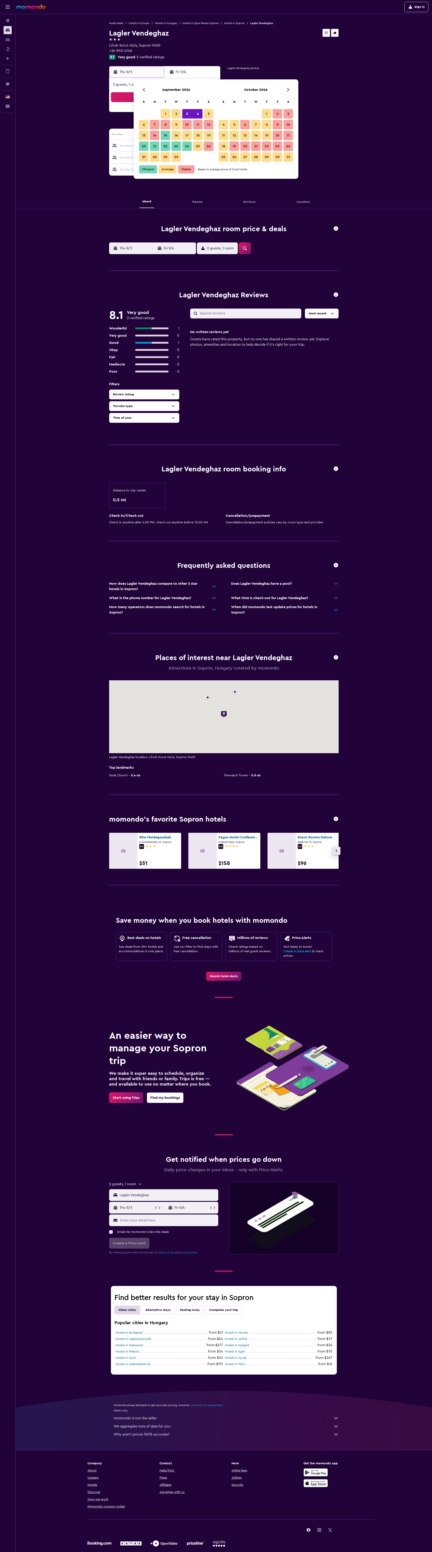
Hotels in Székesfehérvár (133, 1364)
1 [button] (165, 114)
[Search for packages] (8, 49)
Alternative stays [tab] (158, 1310)
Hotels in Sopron (234, 23)
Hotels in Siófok (236, 1339)
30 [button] (176, 157)
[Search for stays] (8, 30)
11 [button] (197, 124)
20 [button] (144, 146)
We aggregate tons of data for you (142, 1426)
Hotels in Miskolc (127, 1351)
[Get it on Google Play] (316, 1472)
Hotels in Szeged (237, 1345)
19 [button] (208, 135)
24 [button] (187, 146)
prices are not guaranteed (206, 1405)
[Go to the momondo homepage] (30, 6)
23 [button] (176, 146)
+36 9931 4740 (120, 51)
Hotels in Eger (235, 1351)
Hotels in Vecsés (236, 1332)
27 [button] (144, 157)
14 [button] (154, 135)
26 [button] (209, 146)
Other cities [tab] (127, 1310)
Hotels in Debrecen (129, 1345)
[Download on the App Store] (316, 1483)
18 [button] (198, 135)
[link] (223, 976)
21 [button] (154, 146)
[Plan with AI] (8, 58)
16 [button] (176, 135)
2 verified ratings (150, 57)
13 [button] (144, 135)
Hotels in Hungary (166, 23)
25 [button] (198, 146)
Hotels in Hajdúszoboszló (133, 1339)
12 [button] (208, 124)
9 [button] (176, 124)
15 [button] (165, 135)
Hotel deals (116, 23)
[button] (8, 7)
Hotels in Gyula (235, 1357)
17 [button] (187, 135)
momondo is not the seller (135, 1418)
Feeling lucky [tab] (190, 1310)
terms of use (166, 1252)
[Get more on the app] (8, 71)
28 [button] (155, 157)
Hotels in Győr (125, 1357)
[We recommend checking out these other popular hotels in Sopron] (336, 819)
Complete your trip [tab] (223, 1310)
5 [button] (209, 114)
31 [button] (288, 157)
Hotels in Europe (139, 23)
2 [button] (176, 114)
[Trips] (8, 84)
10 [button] (187, 124)
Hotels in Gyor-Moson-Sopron (200, 23)
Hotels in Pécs (235, 1364)
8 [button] (165, 124)
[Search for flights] (8, 20)
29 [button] (165, 157)
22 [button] (165, 146)
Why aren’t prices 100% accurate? (141, 1434)
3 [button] (187, 114)
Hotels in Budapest (129, 1332)
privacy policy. (189, 1252)
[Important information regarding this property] (336, 469)
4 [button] (198, 114)
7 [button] (154, 124)
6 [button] (144, 124)
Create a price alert (297, 951)
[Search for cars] (8, 39)
